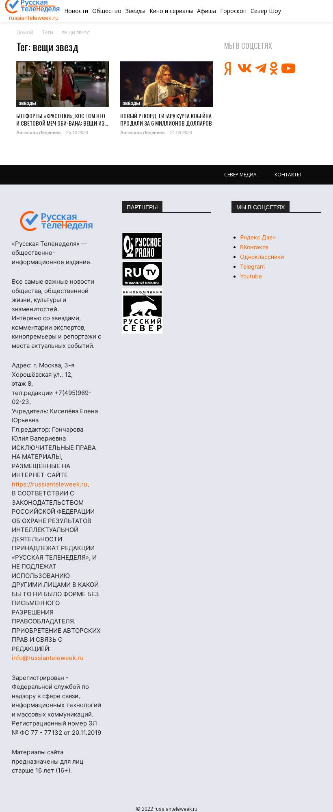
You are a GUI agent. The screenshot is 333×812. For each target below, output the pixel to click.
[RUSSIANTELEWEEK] (56, 221)
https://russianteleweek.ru (49, 484)
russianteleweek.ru (33, 17)
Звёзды (27, 103)
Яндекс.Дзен (258, 237)
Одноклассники (262, 256)
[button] (301, 11)
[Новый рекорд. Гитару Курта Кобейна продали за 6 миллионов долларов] (166, 84)
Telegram (252, 266)
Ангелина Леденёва (38, 132)
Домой (24, 32)
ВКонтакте (254, 246)
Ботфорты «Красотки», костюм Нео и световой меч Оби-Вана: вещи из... (62, 119)
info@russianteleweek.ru (48, 658)
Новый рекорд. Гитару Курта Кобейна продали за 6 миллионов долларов (166, 119)
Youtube (251, 276)
